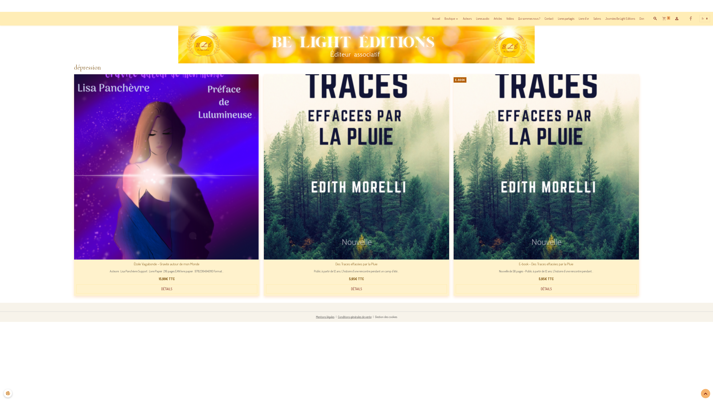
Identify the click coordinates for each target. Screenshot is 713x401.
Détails (166, 289)
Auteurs (467, 18)
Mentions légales (325, 317)
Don (641, 18)
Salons (597, 18)
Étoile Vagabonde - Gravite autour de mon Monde (166, 264)
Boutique (450, 18)
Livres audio (482, 18)
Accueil (436, 18)
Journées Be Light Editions (620, 18)
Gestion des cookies (386, 317)
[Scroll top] (705, 393)
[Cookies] (8, 393)
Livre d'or (584, 18)
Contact (549, 18)
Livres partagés (566, 18)
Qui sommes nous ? (529, 18)
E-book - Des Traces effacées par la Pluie (546, 264)
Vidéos (510, 18)
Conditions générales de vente (355, 317)
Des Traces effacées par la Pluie (356, 264)
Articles (498, 18)
